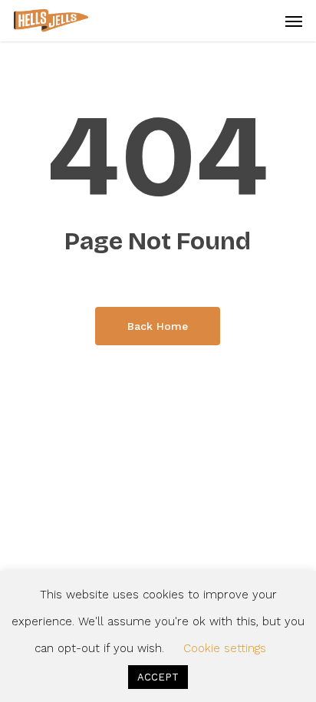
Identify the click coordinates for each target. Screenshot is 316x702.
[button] (293, 20)
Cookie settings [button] (224, 648)
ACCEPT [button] (158, 677)
